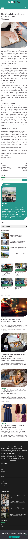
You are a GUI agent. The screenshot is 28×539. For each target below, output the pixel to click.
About (2, 526)
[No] (26, 534)
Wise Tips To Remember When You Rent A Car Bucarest (7, 289)
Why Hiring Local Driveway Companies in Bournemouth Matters (18, 248)
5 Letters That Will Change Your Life (10, 319)
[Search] (25, 8)
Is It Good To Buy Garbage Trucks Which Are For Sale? (6, 274)
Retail (2, 473)
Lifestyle (8, 157)
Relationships (4, 483)
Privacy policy (16, 536)
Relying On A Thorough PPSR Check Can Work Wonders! (20, 289)
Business (3, 488)
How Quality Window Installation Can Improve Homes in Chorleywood (17, 242)
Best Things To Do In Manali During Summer (17, 254)
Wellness (3, 471)
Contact (2, 528)
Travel (2, 478)
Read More (13, 460)
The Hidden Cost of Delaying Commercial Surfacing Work (16, 236)
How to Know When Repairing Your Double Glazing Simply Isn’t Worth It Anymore (17, 502)
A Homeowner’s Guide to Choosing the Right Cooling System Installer (18, 515)
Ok (10, 536)
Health (2, 469)
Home (2, 524)
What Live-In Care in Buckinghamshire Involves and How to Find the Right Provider (18, 509)
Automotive (3, 485)
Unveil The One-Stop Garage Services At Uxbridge (19, 274)
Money (2, 481)
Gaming (2, 476)
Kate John (4, 321)
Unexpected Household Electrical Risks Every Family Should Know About (18, 496)
